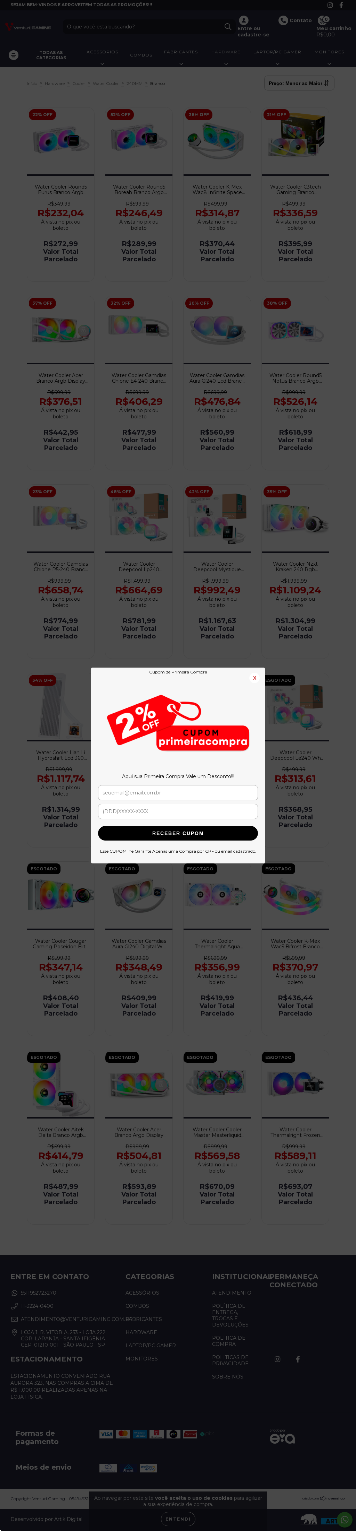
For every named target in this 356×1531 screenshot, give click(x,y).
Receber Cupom (178, 833)
